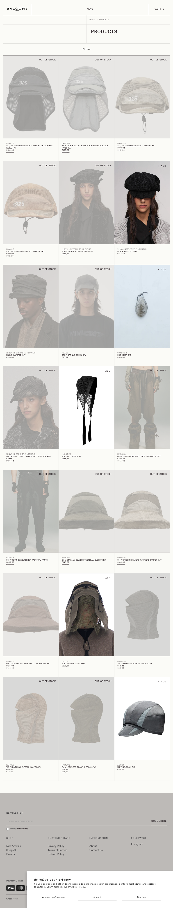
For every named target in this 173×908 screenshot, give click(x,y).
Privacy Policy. (77, 886)
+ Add (162, 166)
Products (104, 19)
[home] (17, 9)
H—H (15, 898)
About (93, 846)
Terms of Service (57, 850)
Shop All (11, 850)
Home (92, 19)
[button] (90, 9)
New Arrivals (13, 846)
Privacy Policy (56, 846)
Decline (141, 897)
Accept (97, 897)
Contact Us (96, 850)
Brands (10, 854)
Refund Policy (56, 854)
